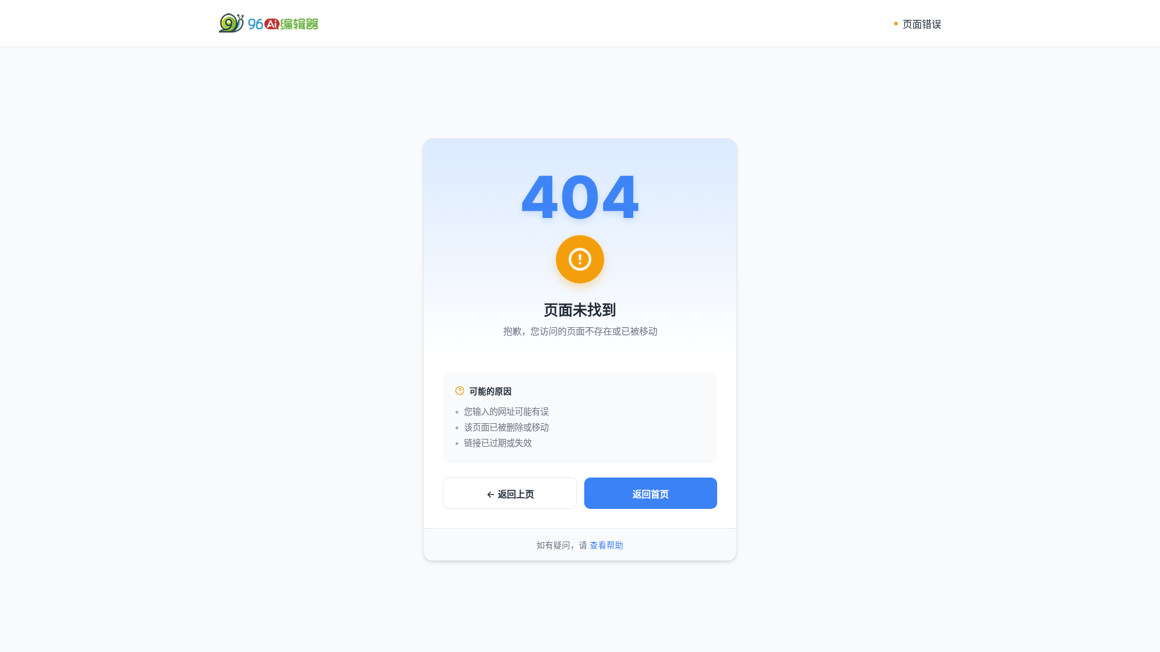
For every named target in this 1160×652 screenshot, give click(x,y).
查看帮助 (607, 545)
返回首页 (651, 494)
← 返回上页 (510, 494)
